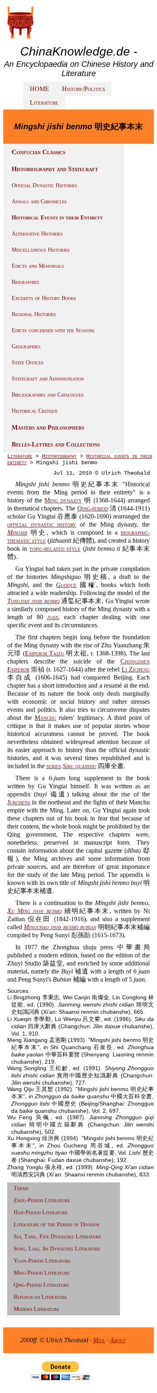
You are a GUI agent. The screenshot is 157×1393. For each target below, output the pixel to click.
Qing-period (92, 508)
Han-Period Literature (41, 1212)
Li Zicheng (136, 669)
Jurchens (18, 802)
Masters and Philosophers (48, 427)
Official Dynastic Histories (44, 185)
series (53, 766)
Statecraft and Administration (48, 379)
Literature (44, 102)
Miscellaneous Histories (41, 250)
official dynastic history (41, 524)
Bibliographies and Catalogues (48, 395)
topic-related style (55, 548)
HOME (39, 88)
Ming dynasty (63, 500)
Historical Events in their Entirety (57, 218)
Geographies (26, 346)
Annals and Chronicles (39, 201)
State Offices (27, 363)
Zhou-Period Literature (42, 1200)
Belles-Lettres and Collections (56, 444)
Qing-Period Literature (41, 1285)
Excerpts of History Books (44, 298)
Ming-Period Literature (42, 1273)
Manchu (45, 717)
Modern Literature (36, 1309)
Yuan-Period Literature (42, 1261)
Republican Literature (40, 1297)
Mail (99, 1340)
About (118, 1340)
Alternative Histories (37, 234)
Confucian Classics (38, 152)
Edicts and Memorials (38, 266)
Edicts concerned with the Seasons (53, 330)
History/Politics (83, 88)
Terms (21, 1188)
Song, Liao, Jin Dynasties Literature (57, 1249)
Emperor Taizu (44, 653)
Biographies (25, 282)
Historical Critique (35, 411)
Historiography (59, 456)
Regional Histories (34, 314)
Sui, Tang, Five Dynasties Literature (57, 1237)
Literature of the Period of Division (56, 1224)
